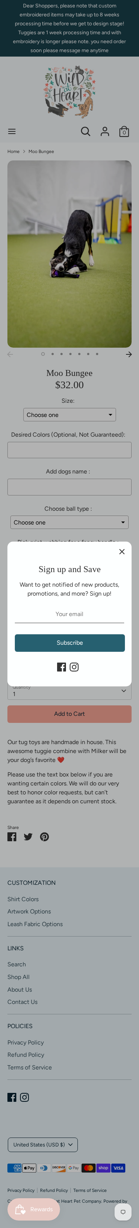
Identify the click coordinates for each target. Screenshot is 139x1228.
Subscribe (70, 642)
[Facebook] (61, 667)
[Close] (122, 551)
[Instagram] (74, 667)
